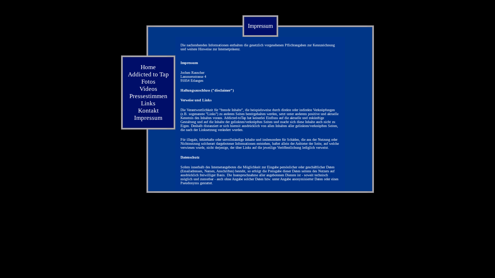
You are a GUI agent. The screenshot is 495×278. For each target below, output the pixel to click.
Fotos (148, 81)
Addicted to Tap (148, 74)
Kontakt (148, 110)
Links (148, 103)
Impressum (148, 117)
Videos (148, 88)
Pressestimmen (148, 96)
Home (148, 67)
